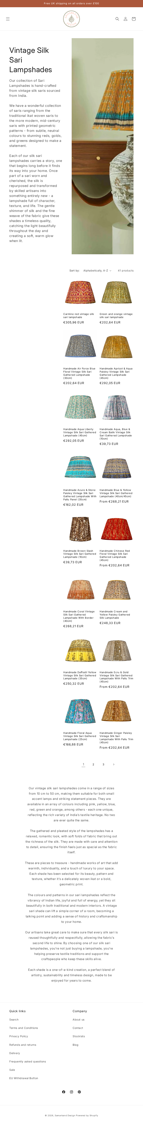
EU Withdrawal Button (23, 1078)
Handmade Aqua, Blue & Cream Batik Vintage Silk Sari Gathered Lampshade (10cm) (116, 434)
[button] (8, 19)
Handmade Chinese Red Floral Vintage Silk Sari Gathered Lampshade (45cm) (115, 555)
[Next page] (113, 764)
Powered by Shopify (87, 1115)
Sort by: (74, 270)
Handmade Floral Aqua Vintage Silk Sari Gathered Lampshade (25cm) (79, 736)
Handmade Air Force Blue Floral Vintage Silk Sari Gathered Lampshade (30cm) (79, 373)
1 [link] (83, 764)
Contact (78, 1027)
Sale (12, 1069)
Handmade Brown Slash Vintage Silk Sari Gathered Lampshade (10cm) (79, 554)
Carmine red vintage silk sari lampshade (78, 315)
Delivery (14, 1053)
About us (79, 1019)
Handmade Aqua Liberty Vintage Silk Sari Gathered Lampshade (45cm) (79, 432)
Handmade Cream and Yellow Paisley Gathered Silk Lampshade (115, 614)
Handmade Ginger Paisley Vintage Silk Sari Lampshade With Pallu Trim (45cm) (116, 737)
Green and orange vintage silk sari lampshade (116, 315)
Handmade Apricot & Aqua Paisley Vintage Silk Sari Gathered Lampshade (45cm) (116, 373)
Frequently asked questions (27, 1061)
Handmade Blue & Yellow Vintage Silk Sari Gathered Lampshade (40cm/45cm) (116, 493)
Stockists (79, 1036)
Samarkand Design (65, 1115)
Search (14, 1019)
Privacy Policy (18, 1036)
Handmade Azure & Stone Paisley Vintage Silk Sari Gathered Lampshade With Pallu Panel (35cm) (80, 494)
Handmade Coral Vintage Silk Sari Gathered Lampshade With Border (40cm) (79, 616)
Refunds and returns (22, 1044)
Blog (75, 1044)
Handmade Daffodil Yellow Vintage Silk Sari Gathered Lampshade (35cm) (79, 675)
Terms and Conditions (23, 1027)
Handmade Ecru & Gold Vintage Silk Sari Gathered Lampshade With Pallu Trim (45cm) (116, 677)
